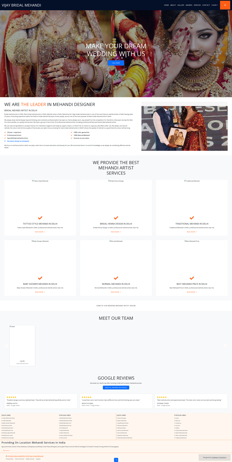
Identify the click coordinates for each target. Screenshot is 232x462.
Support (38, 459)
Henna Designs (122, 418)
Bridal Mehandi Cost (65, 423)
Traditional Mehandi (180, 438)
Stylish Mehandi (64, 433)
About (173, 5)
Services (197, 5)
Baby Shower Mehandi (8, 423)
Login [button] (214, 5)
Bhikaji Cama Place (44, 447)
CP (109, 447)
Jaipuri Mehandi (122, 420)
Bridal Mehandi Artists (66, 420)
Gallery (180, 5)
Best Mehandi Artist (7, 428)
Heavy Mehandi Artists (66, 435)
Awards (189, 5)
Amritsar (8, 447)
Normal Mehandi (122, 433)
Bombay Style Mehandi (8, 433)
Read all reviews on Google (116, 388)
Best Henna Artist (7, 425)
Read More (39, 232)
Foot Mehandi (64, 428)
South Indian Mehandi (181, 430)
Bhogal (53, 447)
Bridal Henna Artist (7, 435)
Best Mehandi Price (7, 430)
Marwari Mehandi (122, 425)
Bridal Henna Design (8, 438)
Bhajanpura (33, 447)
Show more (6, 450)
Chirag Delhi (103, 447)
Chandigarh (83, 447)
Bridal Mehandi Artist (66, 418)
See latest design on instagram (18, 141)
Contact (206, 5)
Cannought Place (62, 447)
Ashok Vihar (16, 447)
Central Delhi (73, 447)
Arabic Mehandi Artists (8, 418)
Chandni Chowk (93, 447)
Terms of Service (19, 459)
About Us (177, 420)
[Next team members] (226, 346)
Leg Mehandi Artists (123, 423)
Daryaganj (114, 447)
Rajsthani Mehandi (123, 435)
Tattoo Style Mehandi (181, 435)
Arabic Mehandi (6, 420)
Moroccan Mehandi (123, 430)
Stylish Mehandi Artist (181, 433)
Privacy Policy (9, 459)
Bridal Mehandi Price (65, 425)
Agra (3, 447)
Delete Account (30, 459)
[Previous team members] (6, 346)
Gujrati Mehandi (64, 430)
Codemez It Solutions (219, 457)
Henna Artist (63, 438)
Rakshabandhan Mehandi (125, 438)
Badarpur (24, 447)
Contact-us (178, 423)
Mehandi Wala (122, 428)
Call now (116, 63)
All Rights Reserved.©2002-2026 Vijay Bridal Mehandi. (25, 456)
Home (166, 5)
